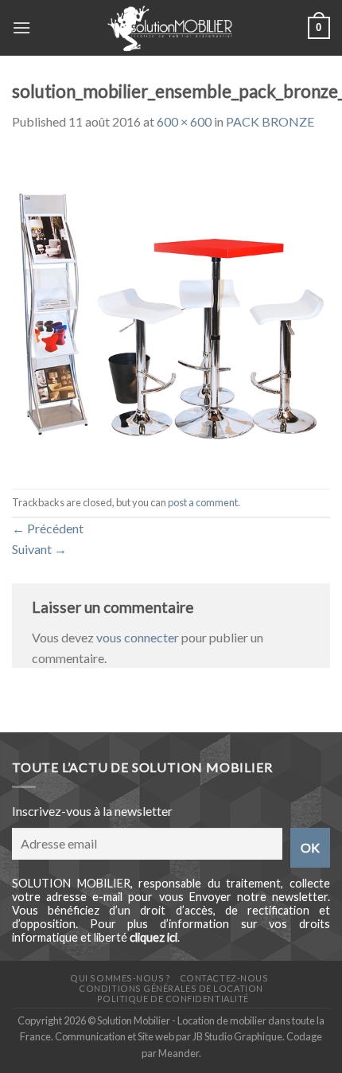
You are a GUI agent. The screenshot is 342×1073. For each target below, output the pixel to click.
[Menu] (21, 27)
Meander (178, 1053)
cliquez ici (153, 937)
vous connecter (137, 637)
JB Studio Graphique (237, 1036)
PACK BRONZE (270, 121)
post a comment (203, 502)
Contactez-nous (224, 978)
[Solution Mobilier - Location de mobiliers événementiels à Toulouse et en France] (169, 28)
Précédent (48, 528)
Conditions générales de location (170, 988)
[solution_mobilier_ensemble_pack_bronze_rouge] (171, 308)
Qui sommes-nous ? (120, 978)
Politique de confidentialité (173, 998)
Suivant (39, 548)
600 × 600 (184, 121)
